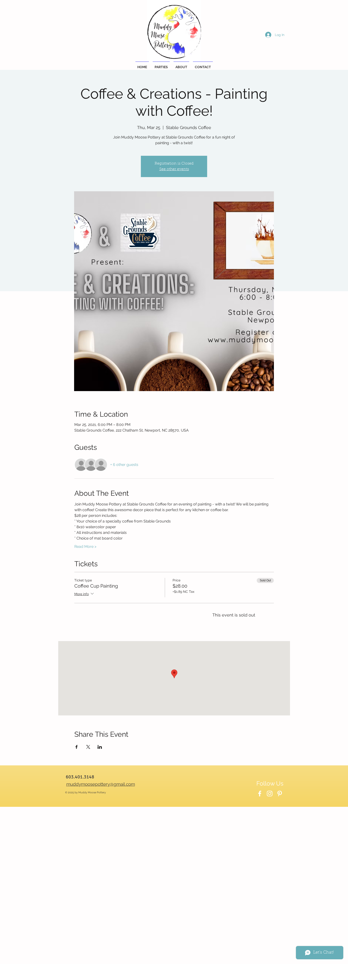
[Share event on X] (88, 747)
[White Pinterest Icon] (279, 793)
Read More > (85, 546)
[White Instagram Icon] (269, 793)
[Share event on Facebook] (76, 747)
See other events (174, 169)
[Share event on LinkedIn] (100, 747)
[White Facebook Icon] (259, 793)
